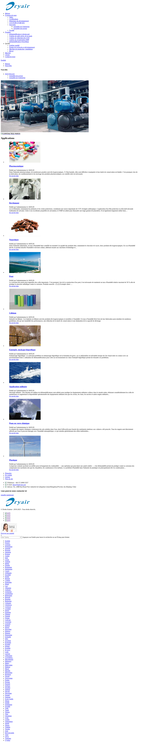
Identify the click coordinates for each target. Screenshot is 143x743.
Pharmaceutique (16, 166)
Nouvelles (8, 66)
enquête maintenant (7, 495)
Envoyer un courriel (7, 533)
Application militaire (18, 387)
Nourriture (14, 240)
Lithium (12, 313)
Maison (7, 64)
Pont (11, 276)
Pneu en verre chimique (19, 423)
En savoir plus (14, 176)
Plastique (13, 460)
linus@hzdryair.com (19, 485)
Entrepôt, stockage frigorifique (22, 350)
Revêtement (14, 203)
